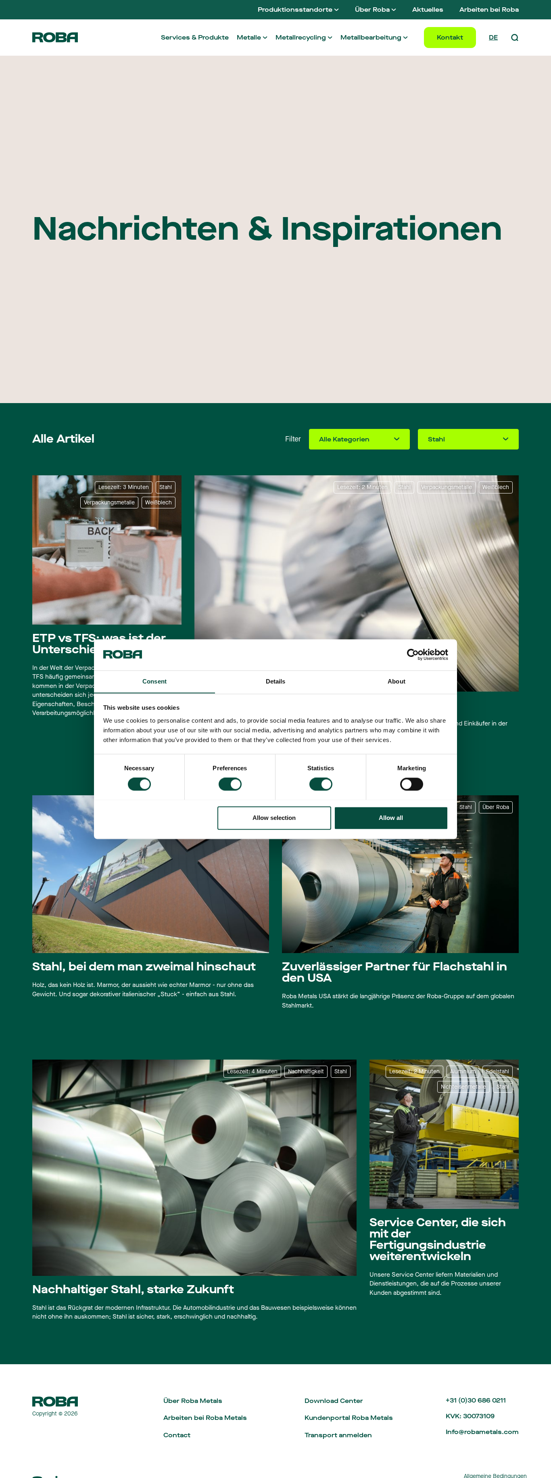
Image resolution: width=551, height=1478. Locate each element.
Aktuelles (427, 9)
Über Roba (372, 9)
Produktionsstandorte (295, 9)
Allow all (391, 817)
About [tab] (396, 681)
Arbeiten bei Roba (489, 9)
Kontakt (450, 37)
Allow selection (274, 817)
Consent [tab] (154, 681)
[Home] (55, 37)
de (493, 37)
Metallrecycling (301, 37)
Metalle (249, 37)
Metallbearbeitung (370, 37)
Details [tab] (276, 681)
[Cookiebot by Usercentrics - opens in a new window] (413, 654)
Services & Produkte (195, 37)
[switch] (230, 784)
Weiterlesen (52, 1011)
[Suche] (515, 37)
